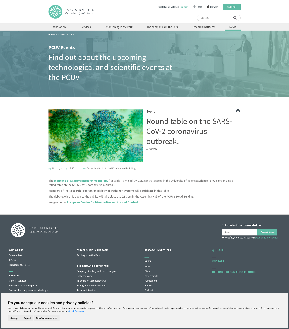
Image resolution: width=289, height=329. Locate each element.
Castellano (163, 6)
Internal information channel (234, 272)
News (232, 27)
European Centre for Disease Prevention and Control (102, 202)
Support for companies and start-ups (28, 290)
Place (199, 6)
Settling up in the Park (88, 255)
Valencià (175, 6)
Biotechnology (84, 276)
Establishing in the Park (119, 27)
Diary (147, 271)
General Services (17, 280)
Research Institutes (203, 27)
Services (86, 27)
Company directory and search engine (96, 271)
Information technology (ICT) (92, 280)
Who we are (60, 27)
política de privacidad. (266, 237)
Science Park (15, 255)
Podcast (148, 290)
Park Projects (151, 276)
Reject (27, 318)
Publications (150, 280)
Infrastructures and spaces (23, 285)
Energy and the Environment (92, 285)
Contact (231, 7)
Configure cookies (46, 318)
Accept (14, 318)
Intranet (214, 7)
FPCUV (12, 260)
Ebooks (148, 285)
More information (76, 311)
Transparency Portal (19, 264)
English (184, 6)
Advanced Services (86, 290)
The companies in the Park (162, 27)
